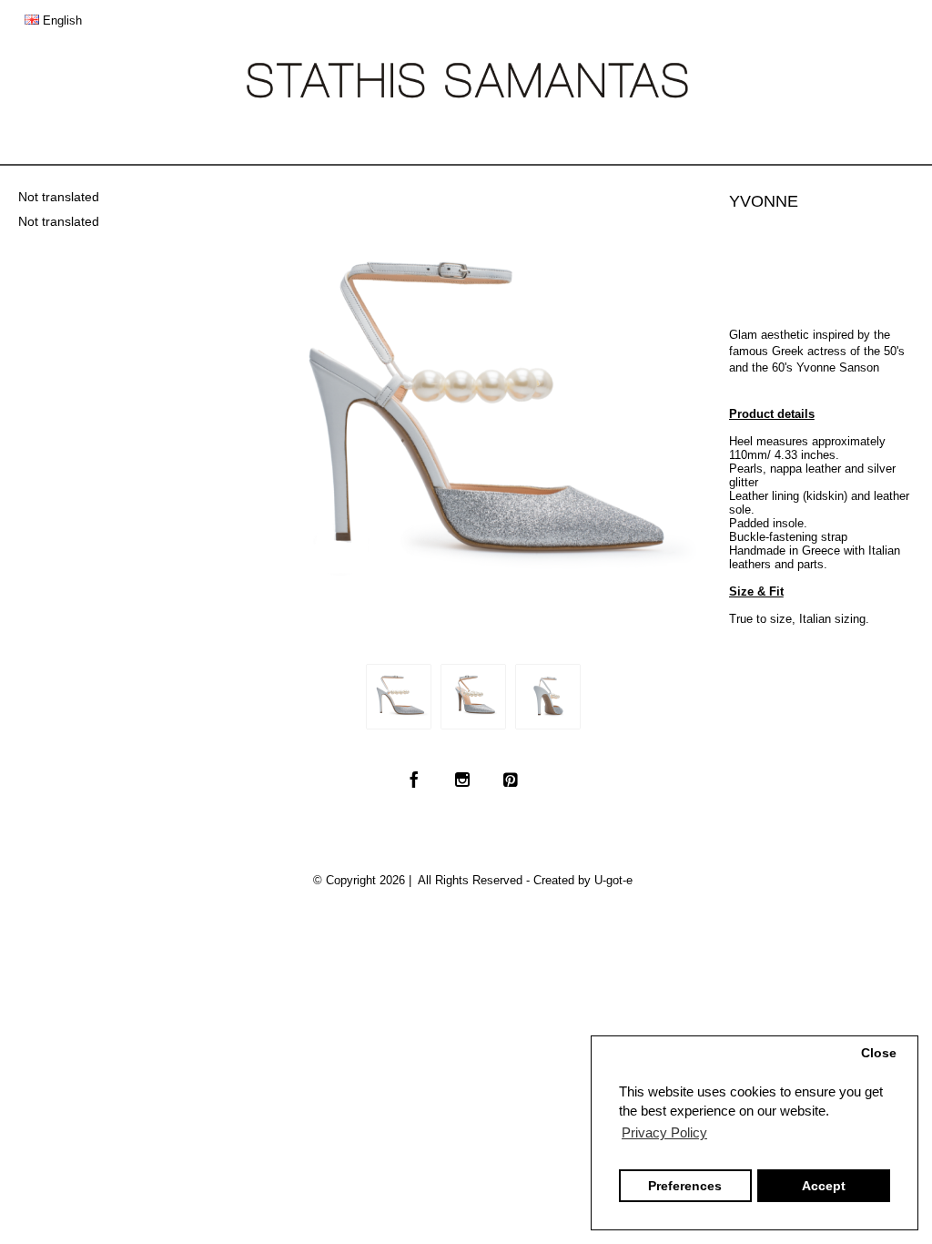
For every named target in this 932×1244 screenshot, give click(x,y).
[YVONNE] (399, 697)
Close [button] (879, 1053)
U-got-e (613, 880)
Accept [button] (824, 1186)
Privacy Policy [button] (664, 1132)
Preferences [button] (685, 1186)
